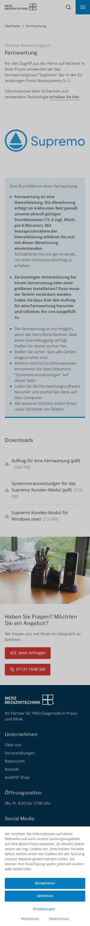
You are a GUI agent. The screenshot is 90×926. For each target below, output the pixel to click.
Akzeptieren (45, 883)
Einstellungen (44, 909)
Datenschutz (59, 918)
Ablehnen (45, 895)
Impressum (30, 918)
